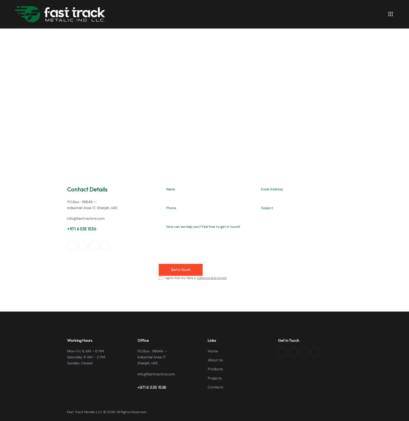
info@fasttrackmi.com (86, 218)
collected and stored (211, 278)
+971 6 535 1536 (151, 387)
